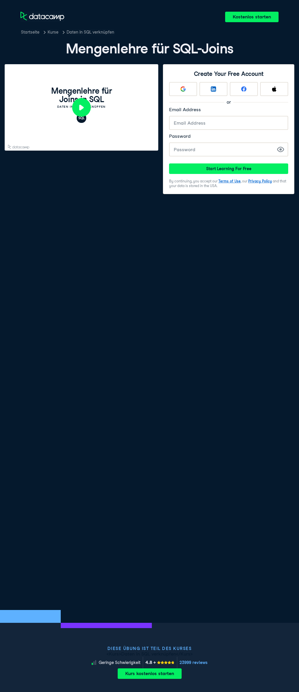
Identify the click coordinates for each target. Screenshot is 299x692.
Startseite (30, 32)
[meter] (160, 662)
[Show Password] (280, 149)
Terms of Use (229, 181)
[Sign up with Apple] (274, 89)
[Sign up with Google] (183, 89)
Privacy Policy (260, 181)
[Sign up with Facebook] (244, 89)
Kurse (53, 32)
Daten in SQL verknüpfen (90, 32)
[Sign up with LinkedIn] (213, 89)
